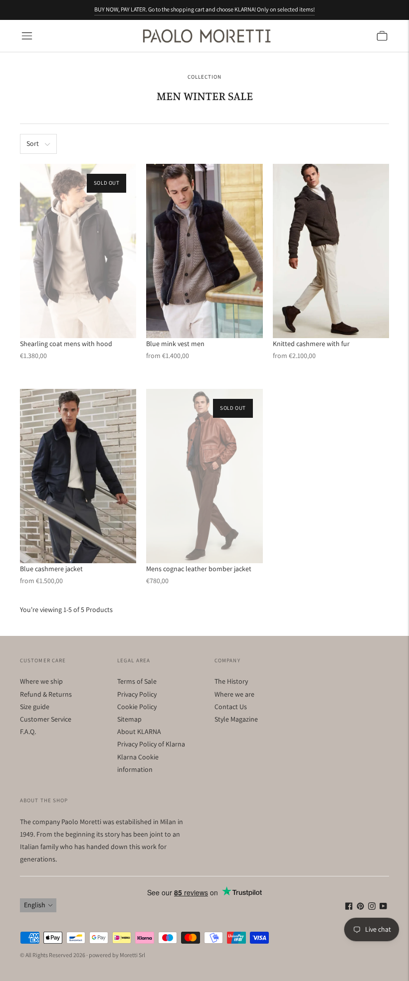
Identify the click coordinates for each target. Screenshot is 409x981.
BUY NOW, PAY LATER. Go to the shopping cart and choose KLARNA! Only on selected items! (204, 9)
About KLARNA (139, 731)
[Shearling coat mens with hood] (78, 251)
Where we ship (41, 681)
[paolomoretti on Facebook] (349, 907)
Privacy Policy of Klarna (151, 743)
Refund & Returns (46, 694)
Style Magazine (236, 719)
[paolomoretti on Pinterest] (360, 907)
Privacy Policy (137, 694)
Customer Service (45, 719)
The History (231, 681)
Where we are (234, 694)
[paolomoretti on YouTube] (383, 907)
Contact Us (230, 706)
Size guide (34, 706)
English (34, 904)
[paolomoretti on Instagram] (372, 907)
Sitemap (129, 719)
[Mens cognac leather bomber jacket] (204, 476)
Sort (32, 143)
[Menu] (27, 36)
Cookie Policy (137, 706)
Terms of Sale (137, 681)
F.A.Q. (28, 731)
